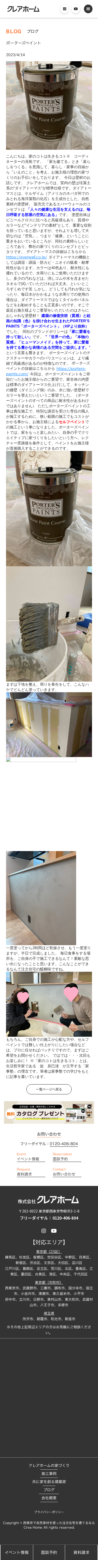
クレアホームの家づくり (49, 1465)
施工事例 (49, 1474)
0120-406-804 (64, 1144)
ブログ (49, 1490)
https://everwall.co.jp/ (26, 257)
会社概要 (49, 1498)
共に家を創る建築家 (49, 1482)
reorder (88, 9)
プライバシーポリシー (49, 1512)
